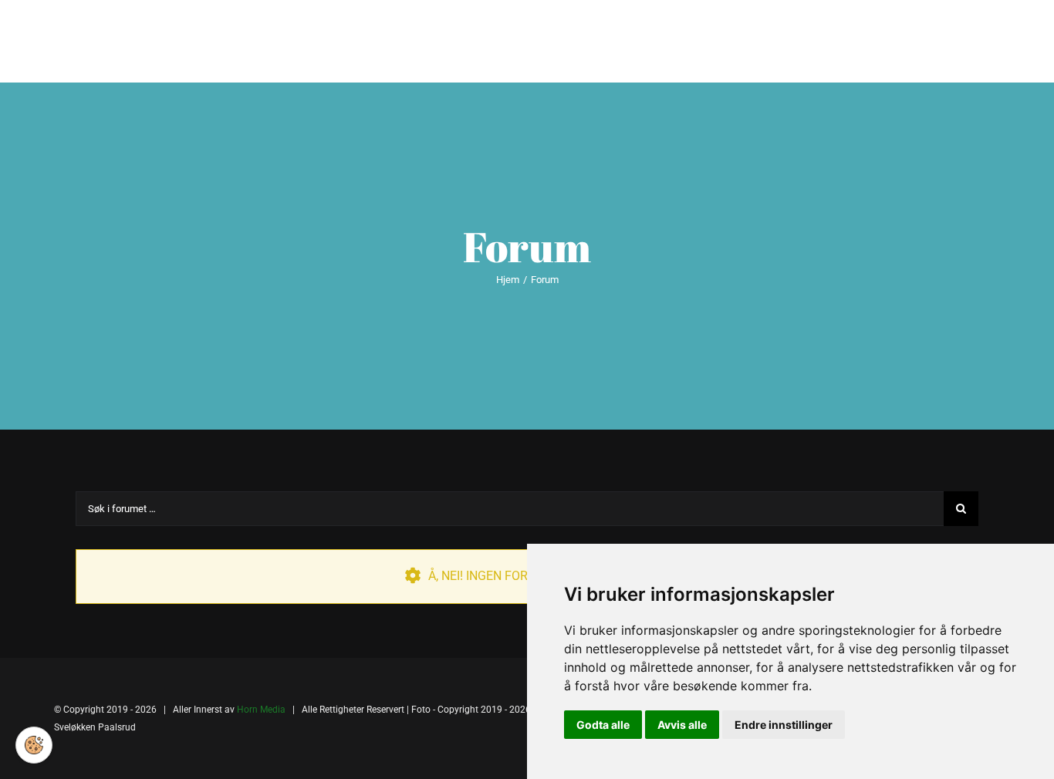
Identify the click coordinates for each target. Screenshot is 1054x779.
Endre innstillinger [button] (784, 724)
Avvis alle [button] (682, 724)
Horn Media (261, 709)
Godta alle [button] (603, 724)
